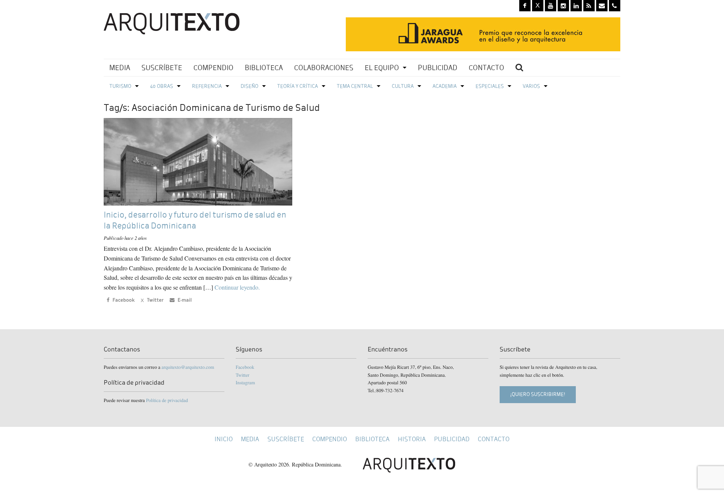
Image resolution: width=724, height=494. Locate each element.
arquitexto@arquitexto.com (187, 367)
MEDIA (119, 68)
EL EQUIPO (382, 68)
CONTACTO (486, 68)
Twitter (242, 374)
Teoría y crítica (297, 86)
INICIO (224, 439)
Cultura (403, 86)
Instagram (245, 382)
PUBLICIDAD (437, 68)
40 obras (161, 86)
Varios (531, 86)
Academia (445, 86)
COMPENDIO (213, 68)
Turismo (120, 86)
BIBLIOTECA (264, 68)
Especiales (490, 86)
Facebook (245, 367)
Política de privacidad (167, 400)
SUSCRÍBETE (161, 68)
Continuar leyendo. (237, 287)
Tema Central (355, 86)
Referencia (207, 86)
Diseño (249, 86)
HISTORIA (412, 439)
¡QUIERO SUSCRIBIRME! (537, 394)
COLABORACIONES (323, 68)
